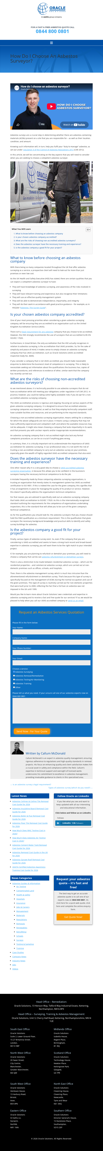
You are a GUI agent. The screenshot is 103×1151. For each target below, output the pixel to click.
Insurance (20, 903)
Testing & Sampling (25, 944)
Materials (20, 915)
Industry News (18, 960)
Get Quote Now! (73, 917)
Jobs (14, 964)
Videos (15, 969)
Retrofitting (21, 932)
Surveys (19, 940)
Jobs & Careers (23, 907)
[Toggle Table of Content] (87, 229)
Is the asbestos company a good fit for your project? (39, 247)
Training (20, 948)
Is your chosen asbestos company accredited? (36, 237)
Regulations (21, 919)
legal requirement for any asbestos (37, 331)
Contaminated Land (25, 890)
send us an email (75, 600)
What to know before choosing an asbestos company (39, 233)
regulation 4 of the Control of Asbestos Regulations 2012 (48, 149)
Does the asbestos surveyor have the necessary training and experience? (48, 244)
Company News (19, 956)
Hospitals (20, 899)
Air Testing (21, 886)
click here (60, 903)
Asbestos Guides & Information (26, 883)
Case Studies (18, 952)
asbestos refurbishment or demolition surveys (62, 557)
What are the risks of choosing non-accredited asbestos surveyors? (46, 240)
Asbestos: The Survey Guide (32, 307)
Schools (19, 936)
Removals (20, 923)
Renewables (21, 927)
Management (22, 911)
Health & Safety (23, 895)
